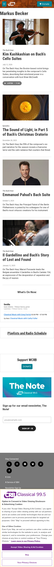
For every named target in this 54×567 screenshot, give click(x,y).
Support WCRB (27, 360)
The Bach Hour (8, 50)
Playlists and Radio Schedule (26, 333)
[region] (27, 528)
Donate (45, 4)
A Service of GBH (12, 482)
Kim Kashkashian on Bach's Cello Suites (24, 56)
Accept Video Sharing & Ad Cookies (27, 547)
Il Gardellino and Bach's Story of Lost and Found (26, 257)
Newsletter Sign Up (13, 488)
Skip (27, 555)
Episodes (6, 126)
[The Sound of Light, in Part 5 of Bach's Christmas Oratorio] (26, 107)
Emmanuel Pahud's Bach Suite (26, 194)
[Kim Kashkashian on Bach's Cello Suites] (26, 32)
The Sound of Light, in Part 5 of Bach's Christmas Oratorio (25, 132)
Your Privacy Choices (27, 562)
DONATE (27, 366)
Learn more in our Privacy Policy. (25, 541)
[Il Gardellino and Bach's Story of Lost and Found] (26, 233)
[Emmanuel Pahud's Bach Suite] (26, 172)
